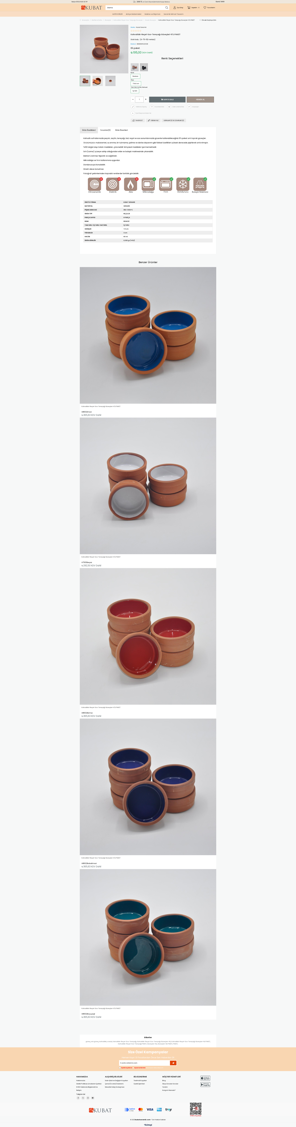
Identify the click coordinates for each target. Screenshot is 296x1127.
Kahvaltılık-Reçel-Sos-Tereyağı (124, 1041)
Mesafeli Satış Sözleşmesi (114, 1087)
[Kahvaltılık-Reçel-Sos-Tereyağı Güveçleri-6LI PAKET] (135, 67)
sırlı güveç (95, 1041)
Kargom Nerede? (169, 1090)
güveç (88, 1041)
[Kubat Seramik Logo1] (100, 1110)
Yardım (165, 1087)
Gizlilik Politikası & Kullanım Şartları (89, 1084)
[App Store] (205, 1078)
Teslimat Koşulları (140, 1081)
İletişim (74, 2)
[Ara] (166, 7)
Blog (164, 1081)
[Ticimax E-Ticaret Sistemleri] (148, 1125)
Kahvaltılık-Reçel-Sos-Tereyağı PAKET (132, 1044)
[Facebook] (78, 1098)
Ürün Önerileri (121, 130)
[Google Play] (205, 1084)
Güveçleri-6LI (152, 1044)
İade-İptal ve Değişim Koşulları (116, 1081)
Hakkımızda (80, 1081)
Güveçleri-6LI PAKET (165, 1044)
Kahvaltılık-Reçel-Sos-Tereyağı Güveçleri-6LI (154, 1041)
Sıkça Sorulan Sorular (170, 1084)
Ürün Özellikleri (89, 130)
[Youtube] (93, 1098)
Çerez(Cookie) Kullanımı (114, 1084)
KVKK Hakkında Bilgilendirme (87, 1087)
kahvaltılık (103, 1041)
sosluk (109, 1041)
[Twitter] (83, 1098)
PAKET (175, 1044)
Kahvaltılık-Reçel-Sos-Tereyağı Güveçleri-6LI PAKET (190, 1041)
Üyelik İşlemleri (139, 1084)
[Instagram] (88, 1098)
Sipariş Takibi (220, 2)
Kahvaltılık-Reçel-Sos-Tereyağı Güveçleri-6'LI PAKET (101, 406)
